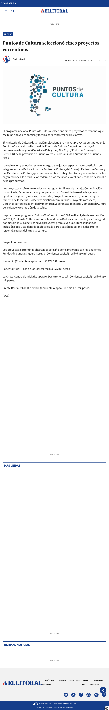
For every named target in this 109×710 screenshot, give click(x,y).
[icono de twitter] (73, 694)
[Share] (103, 690)
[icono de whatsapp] (88, 694)
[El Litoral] (54, 11)
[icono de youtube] (66, 694)
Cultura (8, 34)
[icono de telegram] (96, 694)
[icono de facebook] (81, 694)
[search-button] (12, 11)
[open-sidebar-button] (6, 11)
